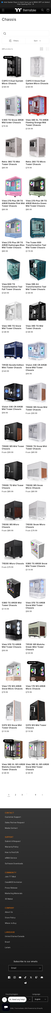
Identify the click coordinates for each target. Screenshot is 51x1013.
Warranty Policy (11, 847)
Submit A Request (13, 841)
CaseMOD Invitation (13, 882)
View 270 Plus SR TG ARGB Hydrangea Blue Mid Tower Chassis (13, 245)
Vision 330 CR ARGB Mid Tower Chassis (12, 407)
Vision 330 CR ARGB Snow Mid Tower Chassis (36, 367)
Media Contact (11, 828)
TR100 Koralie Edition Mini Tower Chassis (13, 366)
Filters (16, 41)
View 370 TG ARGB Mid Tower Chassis (11, 645)
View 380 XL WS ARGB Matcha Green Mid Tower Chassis (13, 767)
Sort (36, 41)
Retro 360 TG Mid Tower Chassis (11, 162)
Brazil (7, 942)
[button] (3, 10)
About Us (9, 912)
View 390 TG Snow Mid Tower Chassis (11, 327)
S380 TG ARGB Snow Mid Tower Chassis (36, 564)
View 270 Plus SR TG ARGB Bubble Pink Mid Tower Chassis (13, 203)
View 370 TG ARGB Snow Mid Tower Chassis (35, 605)
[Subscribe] (39, 968)
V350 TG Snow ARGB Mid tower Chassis (13, 121)
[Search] (4, 33)
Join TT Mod (10, 877)
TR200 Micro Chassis (13, 563)
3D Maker (9, 899)
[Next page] (42, 795)
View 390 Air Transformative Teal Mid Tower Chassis (36, 286)
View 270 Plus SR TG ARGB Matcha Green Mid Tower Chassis (36, 203)
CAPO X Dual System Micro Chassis (12, 82)
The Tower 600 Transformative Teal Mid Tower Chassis (36, 245)
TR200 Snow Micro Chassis (35, 525)
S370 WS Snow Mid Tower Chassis (12, 726)
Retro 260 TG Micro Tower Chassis (36, 162)
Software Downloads (14, 864)
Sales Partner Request (15, 823)
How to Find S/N (12, 852)
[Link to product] (13, 66)
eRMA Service (11, 858)
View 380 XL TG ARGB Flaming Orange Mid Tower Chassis (37, 122)
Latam (8, 947)
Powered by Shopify (35, 1008)
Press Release (11, 888)
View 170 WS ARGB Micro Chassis (35, 687)
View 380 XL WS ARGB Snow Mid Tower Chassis (37, 767)
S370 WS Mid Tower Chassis (36, 726)
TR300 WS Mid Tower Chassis (13, 447)
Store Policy (10, 918)
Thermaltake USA (20, 1008)
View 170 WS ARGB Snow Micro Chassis (12, 687)
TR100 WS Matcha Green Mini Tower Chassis (35, 647)
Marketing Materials (13, 893)
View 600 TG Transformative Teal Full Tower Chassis (12, 286)
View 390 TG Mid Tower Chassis (34, 327)
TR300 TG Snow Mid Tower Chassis (36, 447)
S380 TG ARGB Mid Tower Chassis (12, 603)
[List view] (47, 49)
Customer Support (13, 817)
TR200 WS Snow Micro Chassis (34, 486)
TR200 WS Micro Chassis (10, 525)
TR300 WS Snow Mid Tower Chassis (36, 408)
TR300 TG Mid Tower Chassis (13, 486)
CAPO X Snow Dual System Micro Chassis (37, 82)
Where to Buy (10, 923)
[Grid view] (41, 49)
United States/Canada (14, 936)
